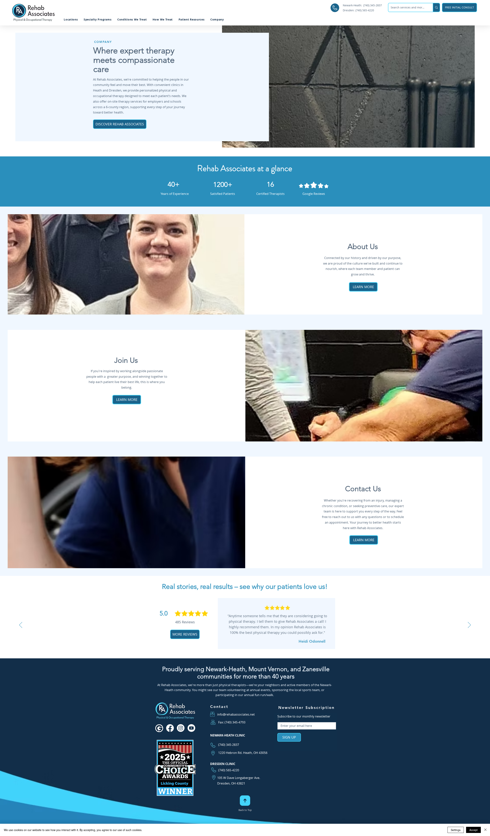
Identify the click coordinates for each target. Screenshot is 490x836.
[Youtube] (191, 728)
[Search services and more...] (436, 7)
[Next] (469, 625)
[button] (191, 19)
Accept (473, 830)
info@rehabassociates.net (236, 714)
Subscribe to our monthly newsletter (303, 716)
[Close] (485, 830)
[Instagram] (181, 728)
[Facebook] (170, 728)
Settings (456, 830)
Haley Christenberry (307, 647)
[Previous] (20, 625)
